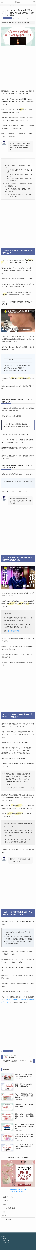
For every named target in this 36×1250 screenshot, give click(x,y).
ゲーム (5, 1215)
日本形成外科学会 (13, 631)
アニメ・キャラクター (9, 1219)
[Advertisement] (18, 69)
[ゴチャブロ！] (18, 2)
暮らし (5, 1204)
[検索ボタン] (34, 2)
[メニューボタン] (2, 2)
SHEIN (6, 1200)
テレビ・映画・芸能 (7, 18)
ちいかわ (6, 1223)
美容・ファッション (9, 1197)
